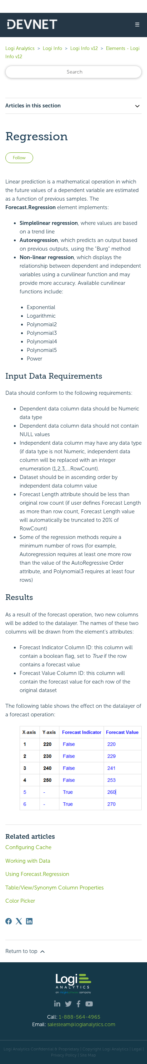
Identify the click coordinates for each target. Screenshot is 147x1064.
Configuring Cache (28, 847)
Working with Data (27, 861)
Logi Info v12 (84, 48)
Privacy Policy (64, 1055)
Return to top (22, 951)
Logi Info (52, 48)
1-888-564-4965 (79, 1017)
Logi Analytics (20, 48)
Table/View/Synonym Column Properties (54, 887)
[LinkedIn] (29, 921)
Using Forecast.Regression (37, 874)
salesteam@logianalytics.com (81, 1024)
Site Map (88, 1055)
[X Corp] (19, 921)
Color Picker (20, 901)
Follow (19, 157)
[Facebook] (8, 921)
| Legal (136, 1049)
